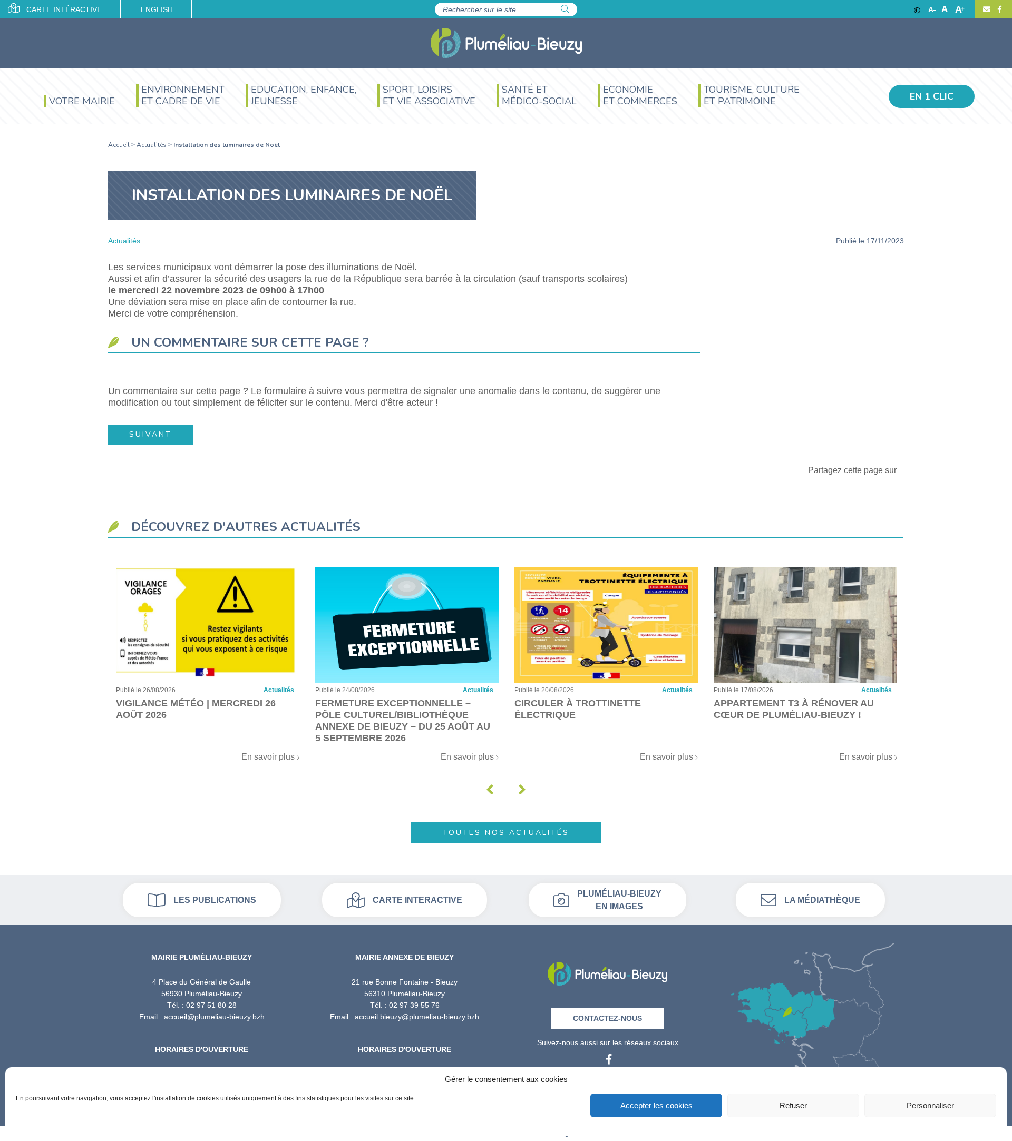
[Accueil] (506, 43)
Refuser (793, 1105)
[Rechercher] (565, 9)
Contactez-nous (607, 1018)
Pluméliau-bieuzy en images (619, 900)
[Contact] (986, 9)
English (157, 9)
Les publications (214, 900)
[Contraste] (917, 9)
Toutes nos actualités (506, 833)
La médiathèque (822, 900)
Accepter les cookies (656, 1105)
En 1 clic (931, 96)
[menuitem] (79, 102)
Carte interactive (417, 900)
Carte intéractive (63, 9)
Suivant (150, 434)
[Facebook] (998, 9)
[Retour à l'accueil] (607, 970)
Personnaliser (930, 1105)
